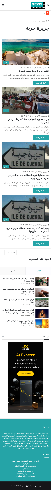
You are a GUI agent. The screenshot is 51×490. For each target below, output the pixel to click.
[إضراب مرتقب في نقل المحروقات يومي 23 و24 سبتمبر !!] (42, 281)
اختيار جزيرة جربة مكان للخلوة (34, 70)
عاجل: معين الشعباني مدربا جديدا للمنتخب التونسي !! (27, 13)
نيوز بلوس (44, 67)
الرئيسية (45, 21)
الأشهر (12, 271)
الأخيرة (38, 271)
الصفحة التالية (10, 252)
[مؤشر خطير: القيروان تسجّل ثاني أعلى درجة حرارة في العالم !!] (42, 323)
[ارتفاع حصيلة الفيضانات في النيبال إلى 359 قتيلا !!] (42, 302)
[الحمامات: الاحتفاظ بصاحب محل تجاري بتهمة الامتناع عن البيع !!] (42, 292)
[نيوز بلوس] (38, 5)
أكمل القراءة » (41, 83)
